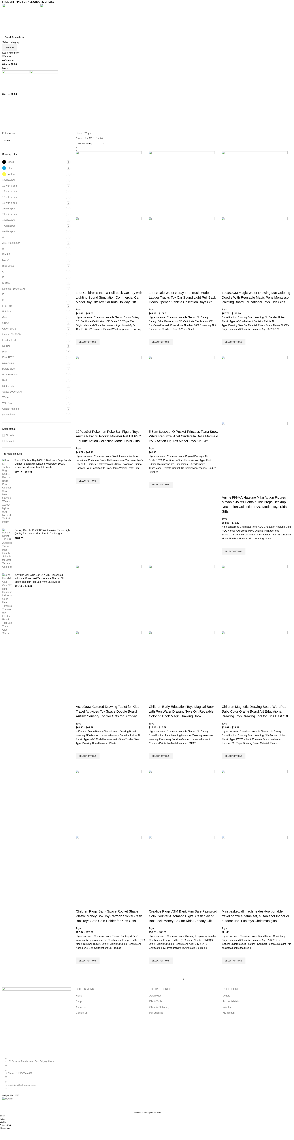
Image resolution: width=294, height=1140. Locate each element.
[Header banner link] (147, 570)
